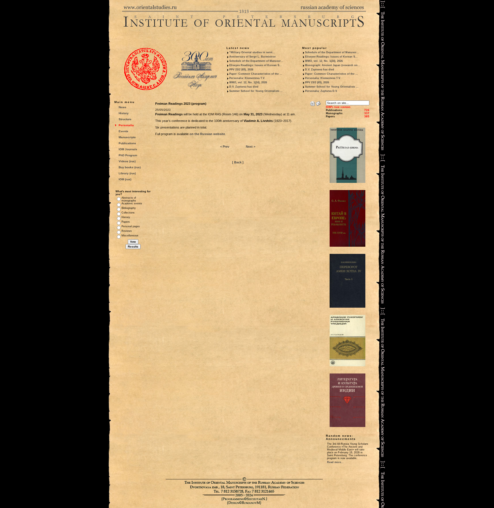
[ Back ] (238, 162)
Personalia (126, 125)
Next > (250, 146)
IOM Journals (128, 149)
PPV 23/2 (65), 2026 (241, 69)
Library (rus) (127, 173)
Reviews (126, 231)
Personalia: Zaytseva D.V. (321, 91)
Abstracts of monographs (128, 199)
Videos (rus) (127, 161)
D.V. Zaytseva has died (243, 86)
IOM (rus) (125, 179)
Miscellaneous (129, 235)
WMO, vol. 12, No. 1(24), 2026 (248, 82)
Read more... (335, 462)
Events (123, 131)
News (122, 107)
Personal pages (130, 226)
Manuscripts (127, 137)
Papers (125, 221)
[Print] (312, 102)
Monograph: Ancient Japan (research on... (332, 65)
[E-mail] (318, 102)
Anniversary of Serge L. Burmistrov (252, 56)
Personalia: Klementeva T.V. (247, 78)
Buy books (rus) (130, 167)
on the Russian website (207, 134)
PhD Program (128, 155)
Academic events (131, 203)
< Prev (224, 146)
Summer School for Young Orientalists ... (256, 91)
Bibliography (128, 208)
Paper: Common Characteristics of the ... (255, 73)
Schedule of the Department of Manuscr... (256, 61)
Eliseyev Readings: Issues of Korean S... (255, 65)
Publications (127, 143)
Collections (128, 212)
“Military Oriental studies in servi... (252, 52)
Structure (125, 119)
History (124, 113)
